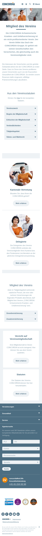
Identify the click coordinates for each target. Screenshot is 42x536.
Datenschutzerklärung (7, 533)
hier (18, 98)
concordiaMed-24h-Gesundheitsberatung (17, 480)
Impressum (17, 519)
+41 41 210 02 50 (17, 484)
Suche (6, 469)
